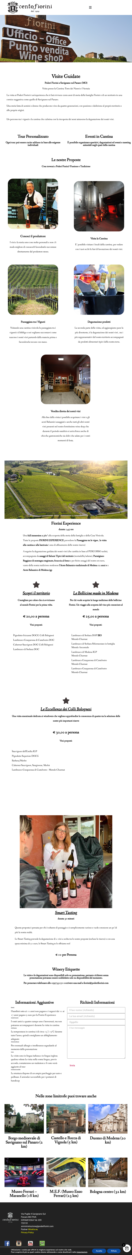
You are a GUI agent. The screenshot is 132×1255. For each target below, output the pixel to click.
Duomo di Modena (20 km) (108, 1140)
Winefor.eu (33, 1229)
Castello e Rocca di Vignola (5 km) (66, 1140)
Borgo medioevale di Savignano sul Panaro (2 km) (24, 1142)
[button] (90, 7)
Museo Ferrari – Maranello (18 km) (24, 1193)
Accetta (99, 1251)
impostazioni (82, 1252)
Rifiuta (114, 1251)
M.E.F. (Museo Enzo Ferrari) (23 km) (66, 1193)
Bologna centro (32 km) (108, 1192)
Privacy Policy (27, 1232)
